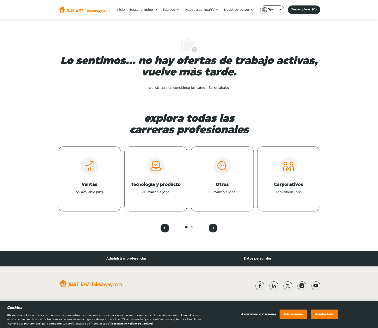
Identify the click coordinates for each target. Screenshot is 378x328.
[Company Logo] (84, 9)
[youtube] (316, 285)
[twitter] (288, 285)
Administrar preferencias (126, 258)
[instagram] (302, 285)
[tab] (186, 227)
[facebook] (260, 285)
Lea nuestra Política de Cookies (132, 323)
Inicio (120, 10)
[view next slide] (213, 228)
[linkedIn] (274, 285)
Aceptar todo (324, 314)
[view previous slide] (165, 228)
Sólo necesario (293, 314)
